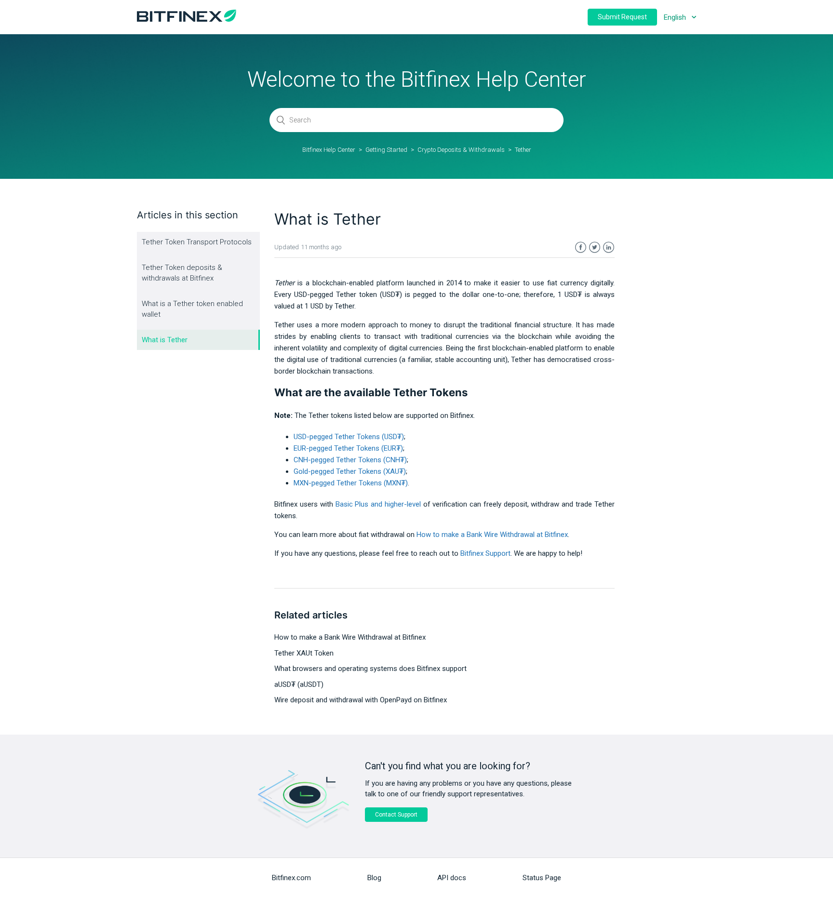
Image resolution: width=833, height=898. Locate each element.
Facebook (581, 247)
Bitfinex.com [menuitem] (291, 877)
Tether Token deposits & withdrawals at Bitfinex (182, 273)
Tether (523, 149)
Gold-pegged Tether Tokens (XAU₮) (350, 471)
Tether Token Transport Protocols (197, 242)
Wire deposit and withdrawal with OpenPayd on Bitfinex (360, 700)
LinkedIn (609, 247)
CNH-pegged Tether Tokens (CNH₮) (350, 460)
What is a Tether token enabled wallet (192, 309)
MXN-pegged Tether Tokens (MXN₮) (351, 483)
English (676, 17)
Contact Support (396, 814)
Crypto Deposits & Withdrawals (461, 149)
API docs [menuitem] (451, 877)
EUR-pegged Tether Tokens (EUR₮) (348, 448)
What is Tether (165, 339)
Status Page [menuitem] (542, 877)
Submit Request (622, 17)
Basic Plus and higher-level (378, 504)
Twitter (595, 247)
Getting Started (386, 149)
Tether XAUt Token (304, 653)
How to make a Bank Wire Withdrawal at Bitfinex (350, 637)
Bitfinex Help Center (328, 149)
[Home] (186, 19)
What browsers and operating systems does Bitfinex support (370, 668)
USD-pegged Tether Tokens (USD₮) (349, 436)
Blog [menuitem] (374, 877)
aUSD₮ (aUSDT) (298, 684)
